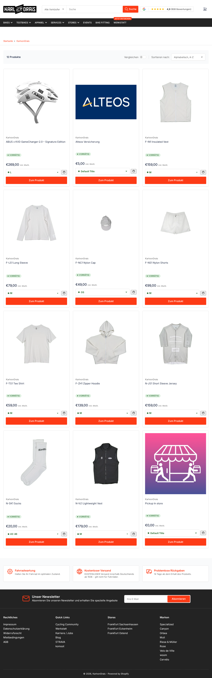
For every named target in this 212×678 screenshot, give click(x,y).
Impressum (9, 624)
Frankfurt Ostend (118, 633)
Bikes (6, 22)
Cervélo (164, 659)
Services (56, 22)
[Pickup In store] (175, 463)
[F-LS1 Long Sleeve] (36, 222)
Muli (162, 637)
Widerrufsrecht (12, 633)
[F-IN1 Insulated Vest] (175, 102)
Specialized (167, 624)
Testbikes (22, 22)
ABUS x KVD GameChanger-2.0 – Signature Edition (35, 141)
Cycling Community (67, 624)
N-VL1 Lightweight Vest (89, 503)
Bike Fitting (103, 22)
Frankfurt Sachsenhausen (123, 624)
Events (87, 22)
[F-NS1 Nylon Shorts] (175, 222)
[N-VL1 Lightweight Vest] (106, 463)
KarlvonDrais (23, 41)
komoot (59, 646)
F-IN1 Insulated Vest (156, 141)
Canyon (164, 628)
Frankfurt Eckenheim (120, 628)
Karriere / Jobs (64, 633)
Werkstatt (120, 21)
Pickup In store (154, 503)
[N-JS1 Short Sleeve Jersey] (175, 343)
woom (163, 655)
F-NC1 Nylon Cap (86, 262)
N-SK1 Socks (13, 503)
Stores (72, 22)
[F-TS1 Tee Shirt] (36, 343)
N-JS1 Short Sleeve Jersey (161, 383)
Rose (163, 646)
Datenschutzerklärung (16, 628)
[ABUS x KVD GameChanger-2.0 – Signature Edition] (36, 102)
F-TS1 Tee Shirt (15, 383)
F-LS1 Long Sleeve (17, 262)
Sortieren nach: (160, 57)
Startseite (8, 41)
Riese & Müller (168, 641)
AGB (5, 641)
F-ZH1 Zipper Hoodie (88, 383)
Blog (58, 637)
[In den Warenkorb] (64, 172)
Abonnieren (179, 598)
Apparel (39, 22)
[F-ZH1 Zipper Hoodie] (106, 343)
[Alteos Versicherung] (106, 102)
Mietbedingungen (13, 637)
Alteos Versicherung (88, 141)
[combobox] (103, 9)
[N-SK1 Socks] (36, 463)
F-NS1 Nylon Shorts (156, 262)
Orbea (163, 633)
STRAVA (60, 641)
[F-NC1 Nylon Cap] (106, 222)
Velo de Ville (167, 650)
